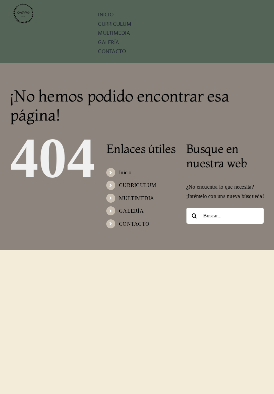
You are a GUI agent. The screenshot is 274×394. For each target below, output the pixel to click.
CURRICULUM (137, 185)
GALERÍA (131, 211)
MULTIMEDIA (136, 198)
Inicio (125, 172)
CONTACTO (134, 224)
